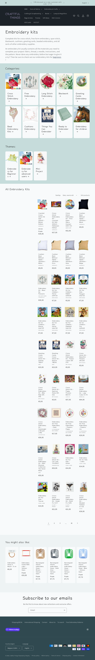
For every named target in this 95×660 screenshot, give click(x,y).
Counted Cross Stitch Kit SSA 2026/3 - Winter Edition (41, 218)
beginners (57, 57)
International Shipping (32, 622)
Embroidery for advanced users (26, 172)
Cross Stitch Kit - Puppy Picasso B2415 (69, 391)
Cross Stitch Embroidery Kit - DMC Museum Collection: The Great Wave (42, 464)
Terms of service (55, 655)
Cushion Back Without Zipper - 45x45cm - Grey (69, 258)
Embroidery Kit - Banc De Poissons (42, 291)
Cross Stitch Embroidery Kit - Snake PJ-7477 (56, 499)
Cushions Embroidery (30, 127)
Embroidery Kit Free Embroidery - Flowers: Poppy (69, 425)
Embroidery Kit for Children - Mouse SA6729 (42, 324)
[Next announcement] (64, 3)
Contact (44, 622)
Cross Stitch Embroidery (13, 96)
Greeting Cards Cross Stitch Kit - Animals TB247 (42, 357)
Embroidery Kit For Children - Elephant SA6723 (69, 324)
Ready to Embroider (63, 127)
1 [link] (48, 523)
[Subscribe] (64, 610)
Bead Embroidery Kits (13, 129)
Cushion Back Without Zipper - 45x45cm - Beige (83, 258)
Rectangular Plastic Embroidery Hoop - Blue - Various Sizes (83, 567)
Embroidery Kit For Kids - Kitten (69, 460)
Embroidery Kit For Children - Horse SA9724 (56, 291)
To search (61, 622)
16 (71, 523)
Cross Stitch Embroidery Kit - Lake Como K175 (83, 391)
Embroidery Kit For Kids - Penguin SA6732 (83, 292)
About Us (52, 622)
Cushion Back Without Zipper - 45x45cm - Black (83, 217)
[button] (36, 9)
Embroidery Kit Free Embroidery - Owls (56, 424)
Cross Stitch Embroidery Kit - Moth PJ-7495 (69, 499)
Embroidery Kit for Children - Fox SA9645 (83, 324)
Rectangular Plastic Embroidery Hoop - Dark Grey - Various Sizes (54, 568)
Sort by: (58, 195)
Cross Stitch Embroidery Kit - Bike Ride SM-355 (42, 392)
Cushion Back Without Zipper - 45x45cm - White (42, 258)
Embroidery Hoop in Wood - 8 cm (12, 564)
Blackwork (63, 93)
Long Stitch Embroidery (47, 94)
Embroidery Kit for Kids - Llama (83, 459)
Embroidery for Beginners (12, 172)
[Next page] (77, 523)
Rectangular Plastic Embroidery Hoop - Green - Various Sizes (68, 568)
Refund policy (45, 655)
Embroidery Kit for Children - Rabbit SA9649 (69, 291)
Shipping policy (66, 655)
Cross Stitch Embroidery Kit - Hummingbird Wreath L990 (42, 427)
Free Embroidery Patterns (74, 622)
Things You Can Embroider (47, 129)
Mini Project (39, 170)
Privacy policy (36, 655)
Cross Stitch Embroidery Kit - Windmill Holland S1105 (83, 501)
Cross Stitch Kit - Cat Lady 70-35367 (56, 460)
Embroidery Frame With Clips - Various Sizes (26, 566)
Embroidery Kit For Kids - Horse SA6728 (56, 324)
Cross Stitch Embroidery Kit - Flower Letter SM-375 (70, 357)
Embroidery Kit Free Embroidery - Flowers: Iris (83, 425)
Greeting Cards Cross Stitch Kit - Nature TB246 (56, 357)
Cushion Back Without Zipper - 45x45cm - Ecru (55, 258)
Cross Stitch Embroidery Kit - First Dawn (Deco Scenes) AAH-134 (69, 219)
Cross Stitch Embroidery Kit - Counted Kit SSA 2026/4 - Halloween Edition (56, 220)
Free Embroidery (30, 94)
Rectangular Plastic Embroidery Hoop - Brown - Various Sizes (40, 568)
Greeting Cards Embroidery (81, 96)
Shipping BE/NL (17, 622)
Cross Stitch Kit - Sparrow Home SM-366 (56, 391)
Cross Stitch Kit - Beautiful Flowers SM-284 (83, 356)
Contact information (78, 655)
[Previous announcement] (31, 3)
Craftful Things (14, 655)
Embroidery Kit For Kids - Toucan (42, 498)
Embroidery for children (81, 127)
